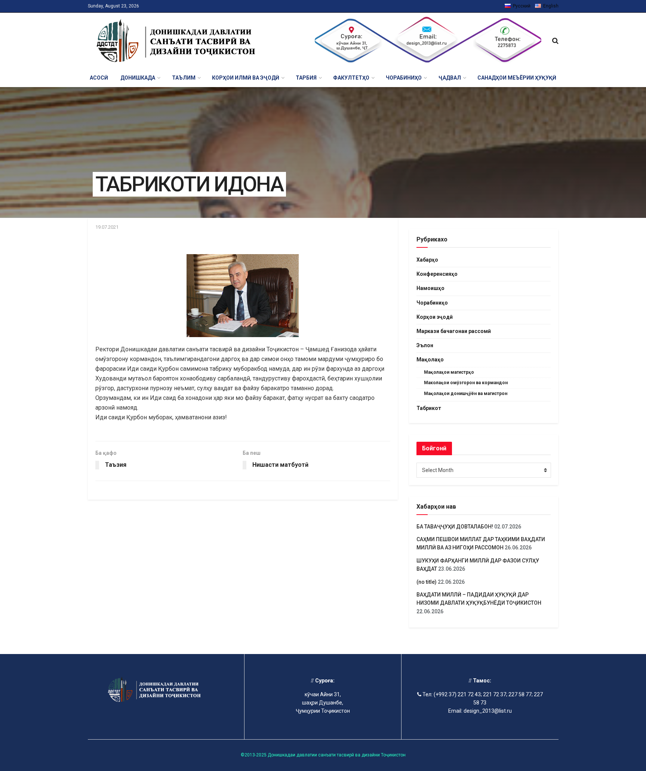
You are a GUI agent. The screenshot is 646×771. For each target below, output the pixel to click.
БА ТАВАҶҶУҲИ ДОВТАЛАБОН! (454, 527)
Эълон (424, 345)
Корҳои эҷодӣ (434, 317)
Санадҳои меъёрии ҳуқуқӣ (516, 78)
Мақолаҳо (430, 360)
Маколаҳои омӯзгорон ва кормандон (466, 382)
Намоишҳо (430, 288)
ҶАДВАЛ (450, 78)
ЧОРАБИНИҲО (404, 78)
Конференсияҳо (437, 274)
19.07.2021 (107, 227)
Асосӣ (99, 78)
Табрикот (428, 408)
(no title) (426, 582)
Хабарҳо (427, 260)
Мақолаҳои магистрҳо (449, 372)
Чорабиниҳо (432, 303)
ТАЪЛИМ (184, 78)
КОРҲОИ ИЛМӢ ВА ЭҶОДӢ (245, 78)
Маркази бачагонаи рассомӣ (453, 331)
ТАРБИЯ (306, 78)
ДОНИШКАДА (137, 78)
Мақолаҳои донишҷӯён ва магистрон (465, 393)
